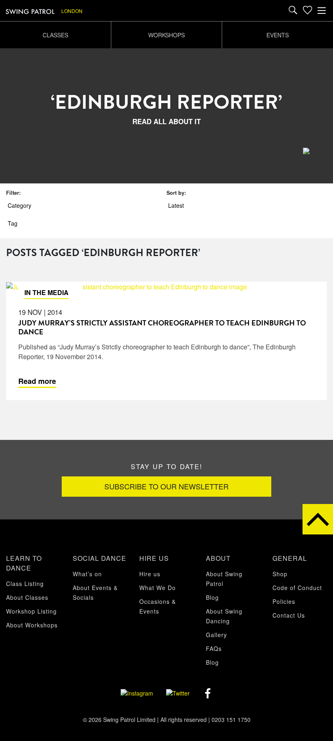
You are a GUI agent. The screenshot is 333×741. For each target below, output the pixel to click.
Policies (283, 601)
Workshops (166, 35)
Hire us (149, 574)
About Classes (27, 597)
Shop (280, 574)
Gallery (216, 635)
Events (277, 35)
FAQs (214, 648)
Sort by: (176, 192)
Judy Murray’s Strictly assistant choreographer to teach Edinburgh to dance (162, 327)
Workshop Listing (31, 611)
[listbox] (80, 10)
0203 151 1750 (231, 719)
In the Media (46, 292)
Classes (55, 35)
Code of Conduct (297, 588)
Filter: (13, 192)
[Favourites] (307, 10)
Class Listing (25, 583)
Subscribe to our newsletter (166, 486)
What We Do (157, 588)
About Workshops (32, 625)
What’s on (87, 574)
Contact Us (288, 615)
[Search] (293, 10)
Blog (212, 597)
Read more (37, 381)
